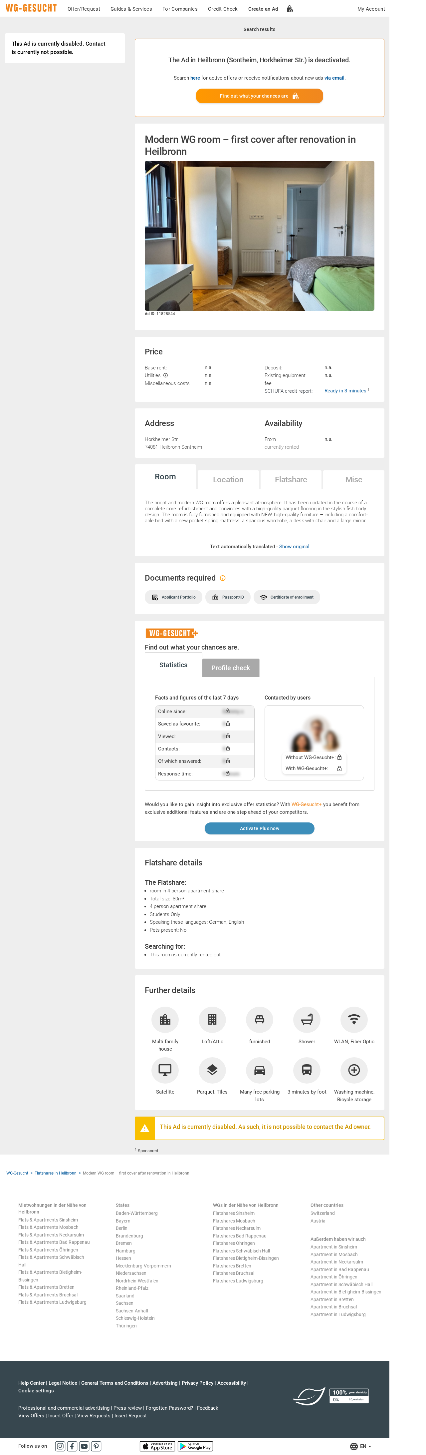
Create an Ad (263, 9)
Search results (259, 29)
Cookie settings (36, 1391)
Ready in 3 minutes (346, 391)
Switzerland (323, 1213)
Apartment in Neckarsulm (337, 1261)
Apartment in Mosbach (334, 1254)
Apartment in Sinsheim (334, 1246)
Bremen (124, 1243)
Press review (127, 1408)
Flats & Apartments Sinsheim (48, 1219)
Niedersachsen (131, 1273)
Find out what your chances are (254, 96)
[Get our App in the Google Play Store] (195, 1446)
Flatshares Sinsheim (234, 1213)
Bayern (123, 1220)
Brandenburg (129, 1235)
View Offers (31, 1416)
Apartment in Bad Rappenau (340, 1269)
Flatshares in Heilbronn (56, 1173)
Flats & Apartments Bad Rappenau (54, 1242)
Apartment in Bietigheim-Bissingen (346, 1291)
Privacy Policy (197, 1383)
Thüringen (126, 1325)
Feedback (207, 1408)
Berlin (121, 1228)
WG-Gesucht (17, 1173)
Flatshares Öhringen (234, 1243)
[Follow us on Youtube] (85, 1446)
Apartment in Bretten (332, 1299)
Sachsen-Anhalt (132, 1310)
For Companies (180, 9)
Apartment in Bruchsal (334, 1306)
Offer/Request (84, 9)
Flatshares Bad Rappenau (240, 1235)
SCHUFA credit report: (289, 390)
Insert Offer (60, 1416)
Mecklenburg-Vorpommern (143, 1265)
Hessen (123, 1258)
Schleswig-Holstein (135, 1318)
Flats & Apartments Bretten (46, 1287)
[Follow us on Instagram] (61, 1446)
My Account (371, 9)
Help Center (31, 1383)
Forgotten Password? (169, 1408)
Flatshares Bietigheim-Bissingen (246, 1258)
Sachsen (124, 1303)
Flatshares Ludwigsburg (238, 1280)
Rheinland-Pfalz (132, 1288)
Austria (318, 1220)
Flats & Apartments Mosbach (48, 1227)
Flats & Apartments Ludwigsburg (52, 1302)
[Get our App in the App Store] (158, 1446)
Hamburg (125, 1250)
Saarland (125, 1295)
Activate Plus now (259, 828)
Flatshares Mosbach (234, 1220)
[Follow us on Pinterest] (96, 1446)
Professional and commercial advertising (63, 1408)
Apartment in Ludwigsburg (338, 1314)
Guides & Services (131, 9)
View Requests (93, 1416)
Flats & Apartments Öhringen (48, 1249)
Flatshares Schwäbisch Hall (241, 1250)
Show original (294, 547)
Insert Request (130, 1416)
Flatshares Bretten (232, 1265)
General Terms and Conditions (114, 1383)
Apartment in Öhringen (334, 1276)
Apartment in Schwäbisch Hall (341, 1284)
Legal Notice (63, 1383)
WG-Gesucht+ (307, 804)
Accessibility (231, 1383)
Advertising (165, 1383)
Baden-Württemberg (137, 1213)
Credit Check (223, 9)
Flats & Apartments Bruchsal (48, 1294)
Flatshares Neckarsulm (237, 1228)
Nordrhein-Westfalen (137, 1280)
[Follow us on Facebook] (73, 1446)
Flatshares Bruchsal (233, 1273)
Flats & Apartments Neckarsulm (51, 1234)
